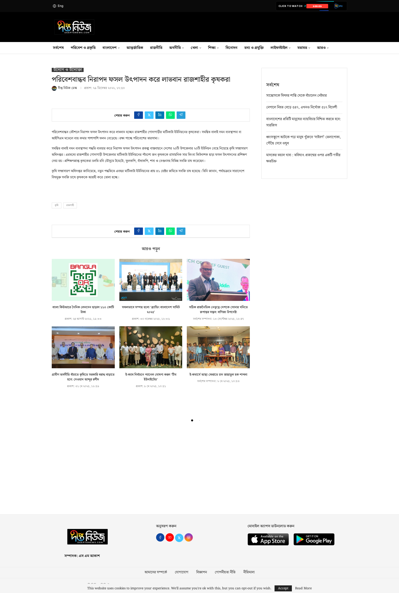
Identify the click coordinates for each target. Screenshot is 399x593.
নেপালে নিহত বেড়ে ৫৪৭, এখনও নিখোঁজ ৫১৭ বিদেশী (301, 107)
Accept (283, 588)
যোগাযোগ (181, 572)
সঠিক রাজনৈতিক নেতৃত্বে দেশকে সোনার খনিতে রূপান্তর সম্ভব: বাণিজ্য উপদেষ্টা (218, 310)
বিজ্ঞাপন (201, 572)
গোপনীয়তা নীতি (225, 572)
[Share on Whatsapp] (170, 115)
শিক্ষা (212, 48)
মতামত (302, 48)
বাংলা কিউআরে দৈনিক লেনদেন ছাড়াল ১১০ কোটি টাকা (83, 310)
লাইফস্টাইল (279, 48)
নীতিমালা (249, 572)
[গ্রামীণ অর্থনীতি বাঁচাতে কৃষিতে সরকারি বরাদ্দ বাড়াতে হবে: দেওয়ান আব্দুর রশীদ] (83, 347)
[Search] (347, 48)
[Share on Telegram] (181, 115)
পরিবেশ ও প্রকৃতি (83, 48)
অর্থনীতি (175, 48)
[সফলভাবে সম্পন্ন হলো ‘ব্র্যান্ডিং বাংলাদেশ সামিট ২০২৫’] (150, 280)
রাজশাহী (70, 205)
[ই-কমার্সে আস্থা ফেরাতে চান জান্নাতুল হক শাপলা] (218, 347)
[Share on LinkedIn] (159, 115)
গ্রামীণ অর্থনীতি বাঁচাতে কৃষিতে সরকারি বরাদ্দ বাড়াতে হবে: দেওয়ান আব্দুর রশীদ (83, 377)
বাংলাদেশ (110, 48)
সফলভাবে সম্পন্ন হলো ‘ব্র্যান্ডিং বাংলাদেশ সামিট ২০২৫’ (151, 310)
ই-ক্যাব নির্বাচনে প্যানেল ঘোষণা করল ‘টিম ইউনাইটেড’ (150, 377)
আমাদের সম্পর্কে (156, 572)
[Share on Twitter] (149, 115)
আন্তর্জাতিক (135, 48)
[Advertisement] (199, 470)
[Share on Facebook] (138, 115)
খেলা (194, 48)
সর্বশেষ (58, 48)
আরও (321, 48)
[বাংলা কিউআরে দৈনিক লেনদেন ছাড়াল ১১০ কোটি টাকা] (83, 280)
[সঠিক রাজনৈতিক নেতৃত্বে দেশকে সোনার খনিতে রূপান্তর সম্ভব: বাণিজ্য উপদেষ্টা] (218, 280)
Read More (303, 588)
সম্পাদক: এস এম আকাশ (82, 556)
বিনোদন (231, 48)
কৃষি (56, 205)
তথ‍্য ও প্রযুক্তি (254, 48)
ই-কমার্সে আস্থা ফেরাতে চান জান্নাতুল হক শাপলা (218, 374)
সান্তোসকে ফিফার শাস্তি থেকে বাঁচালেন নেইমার (296, 96)
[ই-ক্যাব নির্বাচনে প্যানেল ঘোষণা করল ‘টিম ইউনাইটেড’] (150, 347)
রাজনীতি (156, 48)
